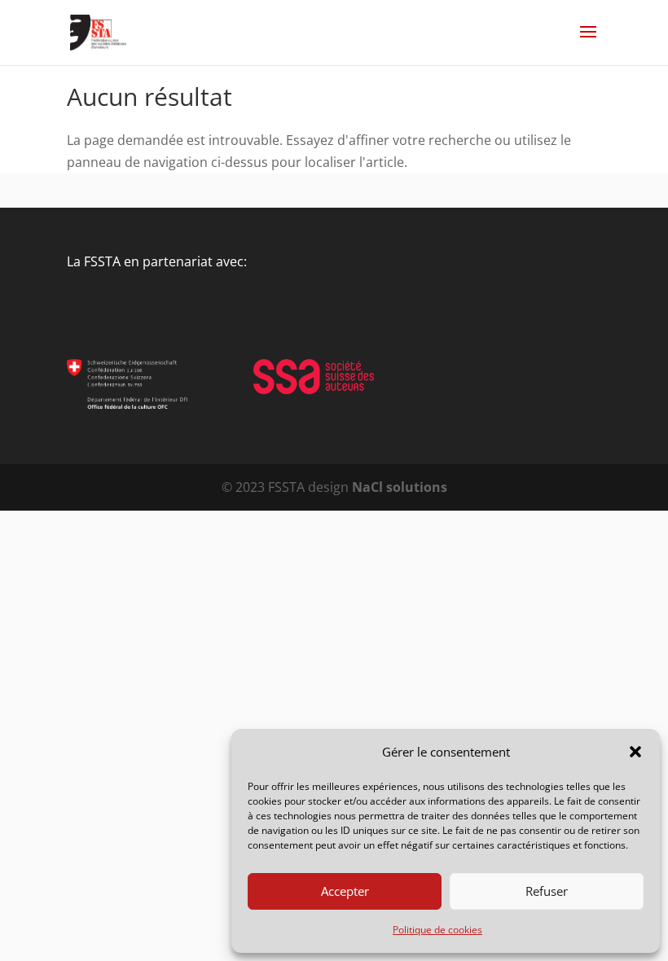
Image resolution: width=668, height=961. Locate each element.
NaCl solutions (399, 487)
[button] (635, 752)
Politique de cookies (437, 930)
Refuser (546, 891)
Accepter (345, 891)
